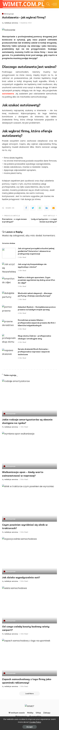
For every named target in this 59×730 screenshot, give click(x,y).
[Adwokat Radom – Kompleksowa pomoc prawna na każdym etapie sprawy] (9, 310)
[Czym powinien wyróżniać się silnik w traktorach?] (29, 503)
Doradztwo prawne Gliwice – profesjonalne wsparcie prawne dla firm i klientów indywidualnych (37, 322)
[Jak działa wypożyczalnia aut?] (29, 555)
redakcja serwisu (11, 23)
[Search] (47, 4)
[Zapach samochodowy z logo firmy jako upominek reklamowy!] (29, 657)
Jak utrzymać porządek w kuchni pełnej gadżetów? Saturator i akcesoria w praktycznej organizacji (36, 251)
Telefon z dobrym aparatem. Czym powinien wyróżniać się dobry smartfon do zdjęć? (36, 280)
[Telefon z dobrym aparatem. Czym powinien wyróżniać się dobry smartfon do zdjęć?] (9, 282)
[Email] (53, 208)
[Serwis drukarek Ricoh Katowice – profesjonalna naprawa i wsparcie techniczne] (9, 353)
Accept (29, 727)
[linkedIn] (46, 208)
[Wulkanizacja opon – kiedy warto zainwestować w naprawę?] (29, 450)
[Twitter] (33, 208)
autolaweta (8, 93)
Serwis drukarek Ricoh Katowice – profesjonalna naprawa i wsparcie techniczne (34, 352)
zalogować (19, 235)
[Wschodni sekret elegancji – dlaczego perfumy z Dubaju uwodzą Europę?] (9, 296)
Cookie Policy (35, 722)
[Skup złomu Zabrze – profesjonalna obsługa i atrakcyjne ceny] (9, 339)
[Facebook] (26, 208)
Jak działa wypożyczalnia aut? (21, 577)
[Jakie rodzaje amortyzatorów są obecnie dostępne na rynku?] (29, 397)
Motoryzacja (9, 13)
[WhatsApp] (40, 208)
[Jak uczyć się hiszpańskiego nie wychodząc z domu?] (9, 267)
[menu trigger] (53, 4)
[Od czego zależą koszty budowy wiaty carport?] (29, 604)
